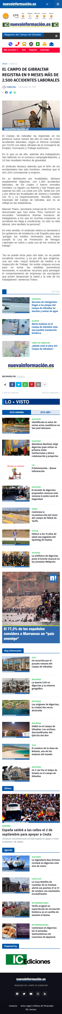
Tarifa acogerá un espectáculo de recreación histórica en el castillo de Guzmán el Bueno (46, 910)
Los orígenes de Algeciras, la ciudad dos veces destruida (45, 707)
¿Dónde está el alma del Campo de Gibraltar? (44, 347)
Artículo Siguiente (50, 392)
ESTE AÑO (45, 412)
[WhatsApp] (15, 92)
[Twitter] (10, 92)
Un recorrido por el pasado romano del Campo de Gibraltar (42, 663)
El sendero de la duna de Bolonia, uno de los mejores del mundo (45, 751)
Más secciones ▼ (11, 50)
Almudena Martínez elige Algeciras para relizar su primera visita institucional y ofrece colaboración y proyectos (45, 450)
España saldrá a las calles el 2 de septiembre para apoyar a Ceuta (27, 832)
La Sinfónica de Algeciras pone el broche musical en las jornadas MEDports (46, 558)
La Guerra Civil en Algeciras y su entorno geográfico (43, 685)
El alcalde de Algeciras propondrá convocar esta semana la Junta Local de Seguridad (45, 494)
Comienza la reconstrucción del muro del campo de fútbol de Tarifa (45, 516)
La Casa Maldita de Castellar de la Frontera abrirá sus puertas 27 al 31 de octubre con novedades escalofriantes (46, 888)
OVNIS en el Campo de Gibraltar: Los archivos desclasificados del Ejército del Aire (43, 731)
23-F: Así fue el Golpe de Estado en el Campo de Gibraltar (44, 773)
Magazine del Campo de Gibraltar (22, 34)
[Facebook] (6, 92)
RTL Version (31, 1009)
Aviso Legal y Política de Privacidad (37, 1006)
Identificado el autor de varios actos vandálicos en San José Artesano (46, 425)
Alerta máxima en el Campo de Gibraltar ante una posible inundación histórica (45, 328)
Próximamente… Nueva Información (44, 470)
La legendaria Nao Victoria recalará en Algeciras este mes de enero (46, 863)
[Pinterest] (32, 384)
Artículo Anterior (11, 392)
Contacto (13, 1006)
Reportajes (44, 50)
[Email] (38, 384)
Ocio (24, 50)
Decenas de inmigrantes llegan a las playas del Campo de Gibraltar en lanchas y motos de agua (45, 306)
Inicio (4, 64)
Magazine (33, 50)
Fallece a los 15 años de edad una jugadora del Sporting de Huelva (44, 537)
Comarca (13, 64)
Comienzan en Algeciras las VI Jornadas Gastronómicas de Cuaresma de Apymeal (44, 932)
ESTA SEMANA (17, 412)
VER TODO (55, 292)
